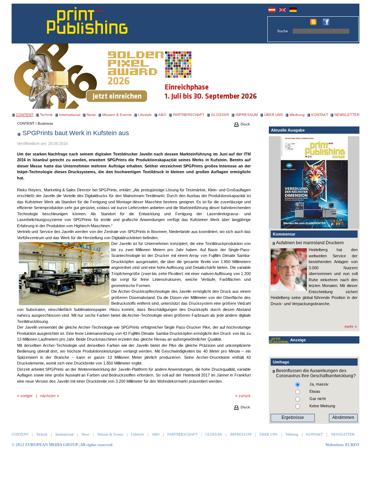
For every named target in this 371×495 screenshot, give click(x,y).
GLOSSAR (220, 115)
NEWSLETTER (346, 115)
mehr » (351, 326)
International (69, 115)
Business (45, 123)
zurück (244, 396)
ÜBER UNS (273, 115)
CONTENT (25, 123)
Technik (46, 115)
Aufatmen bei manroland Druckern (310, 242)
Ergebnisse (293, 417)
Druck (244, 124)
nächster (48, 396)
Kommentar (284, 234)
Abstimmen (343, 417)
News (91, 115)
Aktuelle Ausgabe (288, 130)
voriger (26, 396)
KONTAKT (319, 115)
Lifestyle (145, 115)
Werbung (297, 115)
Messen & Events (117, 115)
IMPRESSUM (246, 115)
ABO (162, 115)
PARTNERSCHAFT (188, 115)
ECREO (352, 444)
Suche (282, 31)
